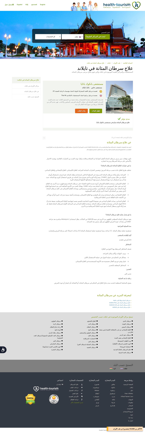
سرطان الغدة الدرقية (125, 352)
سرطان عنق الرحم (125, 335)
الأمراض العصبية (73, 396)
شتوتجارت (96, 396)
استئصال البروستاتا (125, 347)
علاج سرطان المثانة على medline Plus (119, 303)
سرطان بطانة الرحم (55, 333)
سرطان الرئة (57, 324)
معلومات (130, 402)
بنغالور (113, 384)
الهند (114, 368)
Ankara (97, 390)
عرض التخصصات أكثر (77, 402)
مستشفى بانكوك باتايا (92, 84)
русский (34, 4)
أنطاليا (97, 393)
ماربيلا (113, 402)
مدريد (113, 396)
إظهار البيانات (96, 111)
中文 (26, 4)
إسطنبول (112, 393)
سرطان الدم (92, 324)
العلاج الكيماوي (91, 321)
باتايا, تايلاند (85, 88)
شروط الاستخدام (128, 411)
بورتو (97, 402)
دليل (131, 390)
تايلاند (109, 63)
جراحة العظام (74, 399)
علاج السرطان (74, 384)
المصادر (130, 405)
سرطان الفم (92, 341)
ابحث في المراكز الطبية (96, 37)
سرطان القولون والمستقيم (88, 333)
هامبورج (97, 384)
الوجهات (130, 399)
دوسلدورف (96, 387)
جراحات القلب (74, 387)
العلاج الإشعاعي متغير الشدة (122, 338)
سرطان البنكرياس (55, 344)
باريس (97, 405)
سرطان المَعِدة (126, 324)
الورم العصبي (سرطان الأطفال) (122, 344)
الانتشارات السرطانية (89, 338)
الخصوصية (130, 408)
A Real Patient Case (127, 396)
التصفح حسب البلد (33, 97)
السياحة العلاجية (127, 63)
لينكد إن (58, 384)
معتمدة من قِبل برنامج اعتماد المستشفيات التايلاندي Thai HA (79, 95)
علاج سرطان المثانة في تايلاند (95, 63)
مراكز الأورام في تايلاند (32, 86)
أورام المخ (58, 330)
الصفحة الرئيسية (128, 384)
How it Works (129, 393)
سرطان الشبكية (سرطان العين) (86, 344)
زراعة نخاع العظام (55, 327)
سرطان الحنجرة (56, 349)
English (42, 4)
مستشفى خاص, (96, 88)
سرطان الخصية (91, 347)
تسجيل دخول (8, 4)
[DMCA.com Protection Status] (30, 399)
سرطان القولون (56, 321)
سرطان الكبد (92, 335)
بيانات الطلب (81, 111)
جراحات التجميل (73, 390)
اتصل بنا (130, 421)
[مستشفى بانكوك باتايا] (119, 97)
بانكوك (113, 387)
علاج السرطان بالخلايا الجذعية (122, 349)
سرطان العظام (91, 327)
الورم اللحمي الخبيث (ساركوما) (52, 347)
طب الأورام (117, 63)
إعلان (131, 387)
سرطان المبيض (126, 327)
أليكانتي (97, 399)
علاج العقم (75, 393)
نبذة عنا (131, 417)
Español (19, 4)
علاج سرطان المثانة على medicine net (119, 305)
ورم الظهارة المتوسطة (124, 341)
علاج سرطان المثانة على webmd (121, 307)
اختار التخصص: (105, 32)
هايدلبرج (112, 405)
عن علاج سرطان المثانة (31, 91)
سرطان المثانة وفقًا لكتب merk (121, 300)
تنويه (131, 415)
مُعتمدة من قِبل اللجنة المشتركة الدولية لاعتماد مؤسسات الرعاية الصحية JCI (75, 91)
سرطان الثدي (127, 321)
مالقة (113, 399)
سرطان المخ (92, 330)
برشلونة (112, 390)
